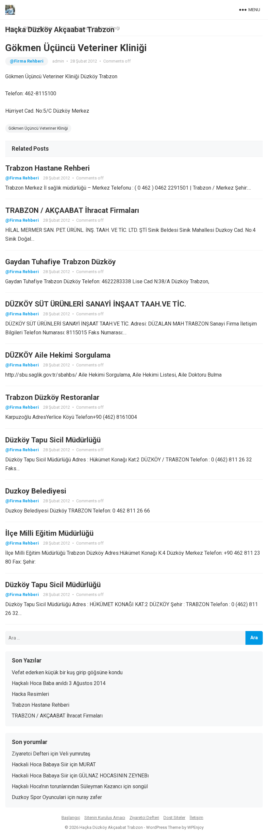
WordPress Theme (163, 827)
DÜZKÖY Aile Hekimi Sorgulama (57, 355)
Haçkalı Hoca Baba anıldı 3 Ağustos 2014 (59, 683)
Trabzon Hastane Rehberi (47, 168)
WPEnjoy (195, 827)
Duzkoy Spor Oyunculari (39, 797)
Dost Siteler (174, 817)
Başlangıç (70, 817)
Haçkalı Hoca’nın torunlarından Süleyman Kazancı (67, 786)
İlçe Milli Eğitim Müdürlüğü (49, 533)
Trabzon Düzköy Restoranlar (52, 397)
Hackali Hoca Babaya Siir (40, 764)
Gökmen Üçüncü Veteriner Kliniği (38, 128)
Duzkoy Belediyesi (35, 491)
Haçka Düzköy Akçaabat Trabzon (59, 29)
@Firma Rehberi (26, 61)
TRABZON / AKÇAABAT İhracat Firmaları (72, 210)
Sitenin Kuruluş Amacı (104, 817)
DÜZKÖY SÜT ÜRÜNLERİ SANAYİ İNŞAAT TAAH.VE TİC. (95, 304)
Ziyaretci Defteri (30, 754)
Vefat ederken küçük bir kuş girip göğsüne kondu (67, 672)
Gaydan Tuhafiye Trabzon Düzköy (60, 261)
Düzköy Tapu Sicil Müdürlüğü (53, 440)
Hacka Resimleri (30, 694)
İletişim (196, 817)
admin (58, 61)
